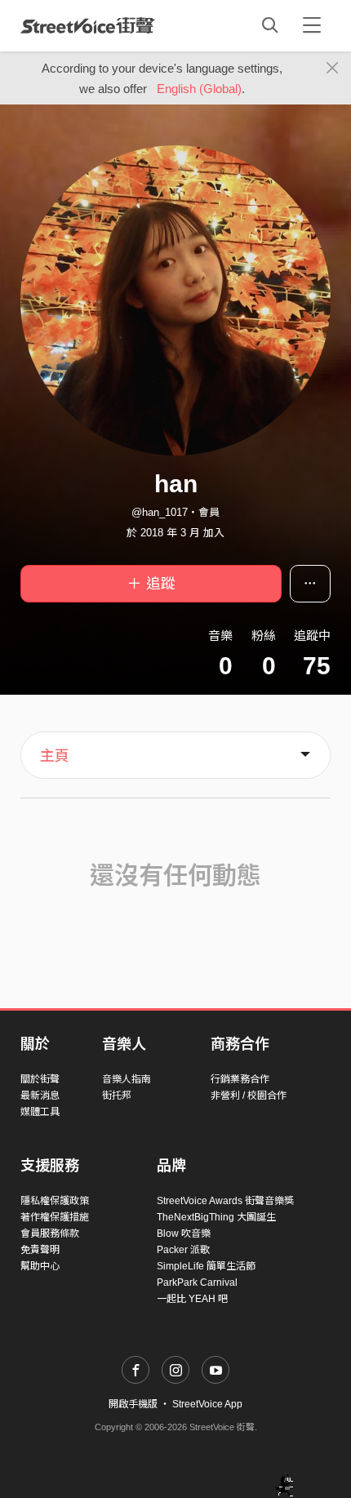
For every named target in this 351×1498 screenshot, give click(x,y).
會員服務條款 (49, 1233)
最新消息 (40, 1095)
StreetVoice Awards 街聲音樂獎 (225, 1201)
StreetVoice (87, 25)
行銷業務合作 (240, 1079)
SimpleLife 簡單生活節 (206, 1266)
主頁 (54, 756)
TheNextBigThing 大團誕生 (216, 1217)
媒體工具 (40, 1112)
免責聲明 (40, 1250)
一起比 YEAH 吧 (192, 1299)
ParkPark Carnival (197, 1282)
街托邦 (116, 1095)
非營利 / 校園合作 (249, 1095)
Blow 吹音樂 (184, 1233)
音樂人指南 (126, 1079)
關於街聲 (40, 1079)
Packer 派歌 (183, 1250)
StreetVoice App (207, 1404)
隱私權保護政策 (54, 1201)
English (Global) (199, 89)
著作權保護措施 (54, 1217)
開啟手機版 (133, 1404)
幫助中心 (40, 1266)
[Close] (332, 68)
